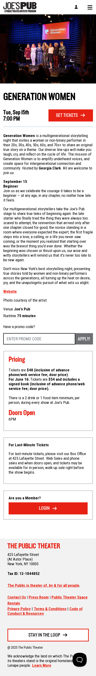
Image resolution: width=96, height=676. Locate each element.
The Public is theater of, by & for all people (43, 585)
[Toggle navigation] (88, 7)
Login (44, 508)
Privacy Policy (19, 608)
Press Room (39, 597)
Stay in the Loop (44, 635)
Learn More (41, 665)
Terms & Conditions (50, 608)
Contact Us (16, 597)
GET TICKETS (67, 115)
